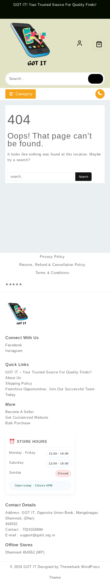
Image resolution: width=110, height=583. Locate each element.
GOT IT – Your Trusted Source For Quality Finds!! (48, 372)
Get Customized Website (26, 417)
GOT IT (29, 567)
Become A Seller (19, 412)
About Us (13, 378)
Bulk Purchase (17, 423)
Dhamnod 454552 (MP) (24, 552)
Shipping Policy (18, 383)
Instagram (13, 351)
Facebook (13, 345)
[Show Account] (79, 44)
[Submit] (95, 79)
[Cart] (99, 44)
